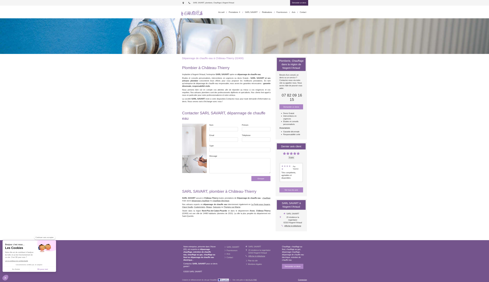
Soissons (217, 207)
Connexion (302, 280)
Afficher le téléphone (292, 226)
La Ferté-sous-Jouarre (260, 204)
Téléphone (246, 135)
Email (211, 135)
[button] (5, 278)
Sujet (211, 146)
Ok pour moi (42, 269)
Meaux (209, 207)
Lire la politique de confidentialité (16, 261)
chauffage (266, 198)
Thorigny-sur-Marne (232, 207)
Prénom (245, 125)
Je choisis (16, 269)
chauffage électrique (221, 201)
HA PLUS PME (251, 280)
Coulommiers (199, 207)
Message (213, 156)
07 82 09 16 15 (292, 97)
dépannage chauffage (200, 201)
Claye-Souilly (187, 207)
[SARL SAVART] (192, 15)
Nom (211, 125)
